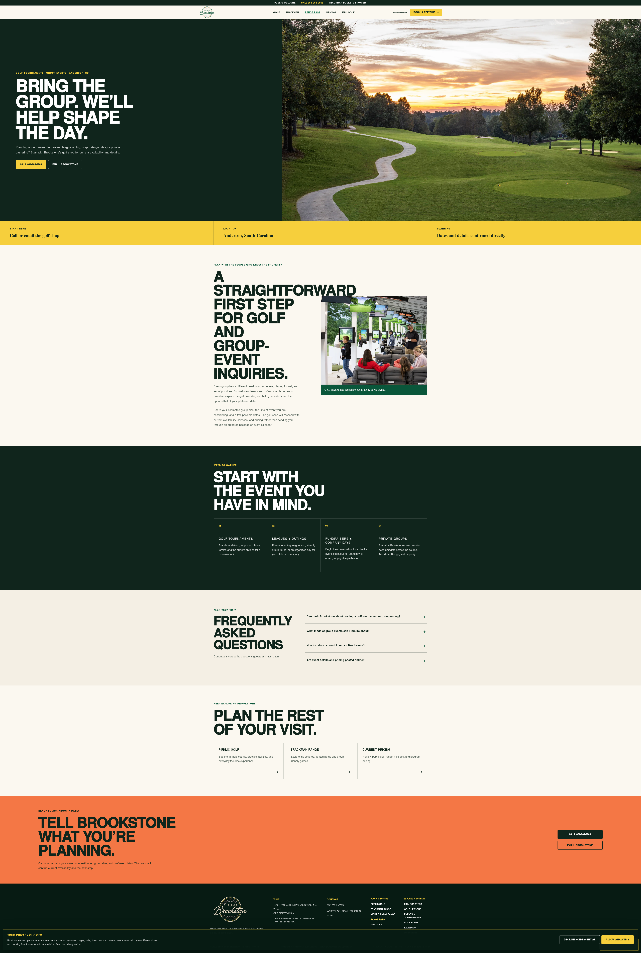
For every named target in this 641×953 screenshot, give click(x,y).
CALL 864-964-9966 (312, 2)
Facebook (410, 927)
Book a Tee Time (426, 12)
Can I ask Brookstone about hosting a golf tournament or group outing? (366, 616)
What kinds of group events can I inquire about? (366, 630)
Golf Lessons (412, 909)
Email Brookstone (65, 164)
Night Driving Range (383, 914)
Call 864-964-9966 (31, 164)
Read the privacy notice (68, 944)
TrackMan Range (381, 909)
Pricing (331, 12)
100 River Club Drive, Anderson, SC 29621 (295, 909)
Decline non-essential (580, 939)
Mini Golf (348, 12)
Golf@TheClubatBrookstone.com (344, 913)
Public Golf (378, 904)
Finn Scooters (413, 904)
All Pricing (411, 922)
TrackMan (292, 12)
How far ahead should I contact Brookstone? (366, 645)
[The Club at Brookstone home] (210, 12)
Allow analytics (617, 939)
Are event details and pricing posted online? (366, 659)
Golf (276, 12)
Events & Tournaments (412, 916)
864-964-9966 (400, 12)
